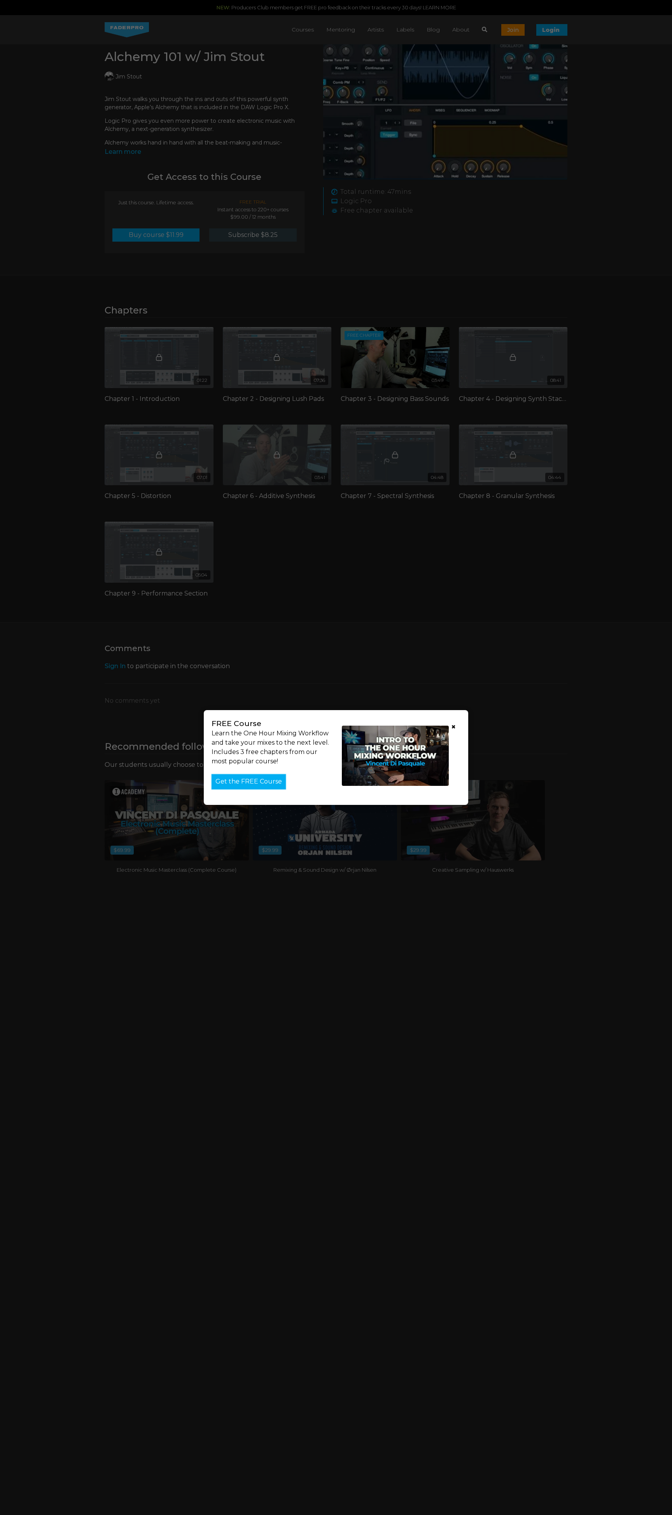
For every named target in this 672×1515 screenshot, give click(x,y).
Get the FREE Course (248, 781)
